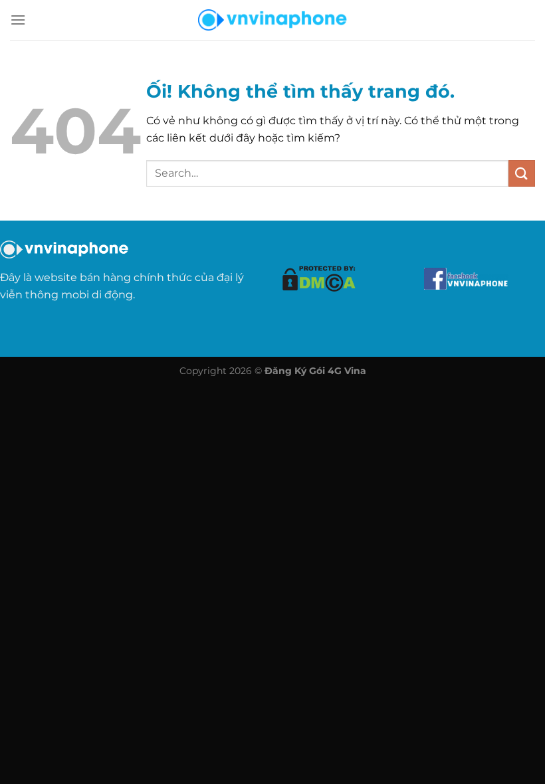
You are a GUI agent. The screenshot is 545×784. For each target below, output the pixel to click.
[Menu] (18, 19)
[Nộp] (521, 173)
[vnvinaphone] (272, 20)
